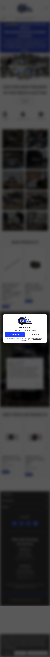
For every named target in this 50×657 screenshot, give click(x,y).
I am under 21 (35, 334)
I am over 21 (15, 334)
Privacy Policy (25, 340)
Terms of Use (37, 339)
